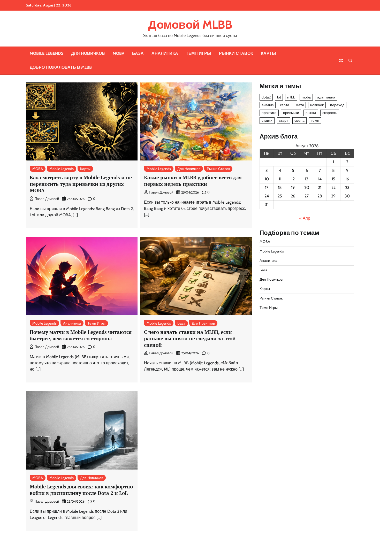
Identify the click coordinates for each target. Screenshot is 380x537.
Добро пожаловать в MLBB (61, 67)
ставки (267, 120)
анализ (267, 105)
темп (315, 120)
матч (300, 105)
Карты (268, 53)
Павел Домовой (47, 199)
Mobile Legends (46, 53)
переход (337, 105)
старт (283, 120)
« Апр (304, 218)
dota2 (266, 97)
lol (279, 97)
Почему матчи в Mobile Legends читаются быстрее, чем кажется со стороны (81, 335)
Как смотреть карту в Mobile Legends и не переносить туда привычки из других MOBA (81, 184)
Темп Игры (198, 53)
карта (284, 105)
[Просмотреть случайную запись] (341, 60)
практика (269, 112)
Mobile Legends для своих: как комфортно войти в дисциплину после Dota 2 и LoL (81, 489)
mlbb (291, 97)
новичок (317, 105)
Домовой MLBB (190, 25)
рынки (311, 112)
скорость (329, 112)
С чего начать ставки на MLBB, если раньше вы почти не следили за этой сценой (190, 338)
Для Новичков (88, 53)
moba (306, 97)
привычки (291, 112)
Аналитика (164, 53)
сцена (299, 120)
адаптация (326, 97)
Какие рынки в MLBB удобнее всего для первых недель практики (193, 180)
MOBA (118, 53)
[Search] (350, 60)
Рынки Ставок (236, 53)
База (138, 53)
